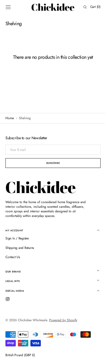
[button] (8, 7)
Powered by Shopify (63, 320)
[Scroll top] (94, 356)
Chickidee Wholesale (32, 320)
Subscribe (51, 163)
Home (9, 118)
